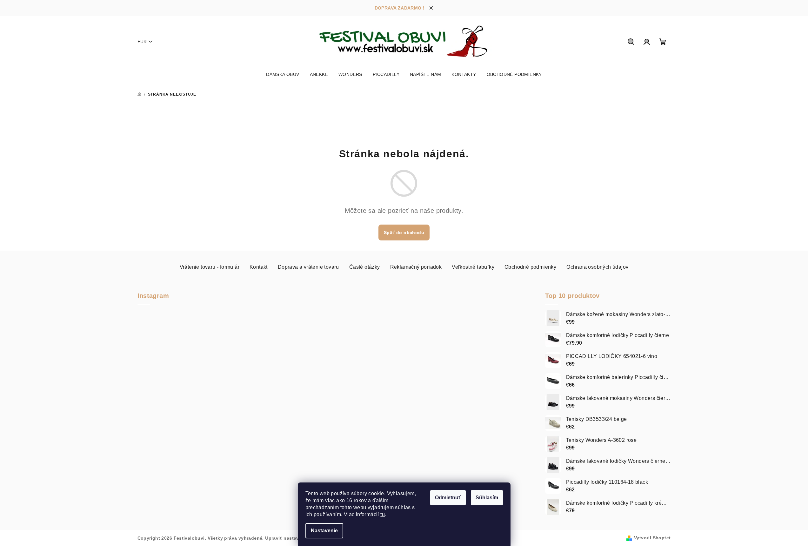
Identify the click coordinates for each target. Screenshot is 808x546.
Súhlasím (487, 497)
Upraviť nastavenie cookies (296, 538)
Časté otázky (364, 267)
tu (382, 514)
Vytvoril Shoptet (652, 537)
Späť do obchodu (404, 232)
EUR (142, 41)
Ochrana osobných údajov (597, 267)
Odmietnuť (448, 497)
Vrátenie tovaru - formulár (209, 267)
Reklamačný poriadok (416, 267)
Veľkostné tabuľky (473, 267)
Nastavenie (324, 530)
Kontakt (259, 267)
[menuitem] (282, 74)
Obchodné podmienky (530, 267)
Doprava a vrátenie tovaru (308, 267)
